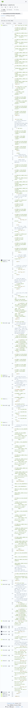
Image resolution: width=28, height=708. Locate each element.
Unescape (20, 23)
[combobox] (8, 18)
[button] (5, 7)
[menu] (7, 706)
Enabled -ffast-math (7, 260)
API (22, 706)
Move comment (6, 639)
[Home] (2, 1)
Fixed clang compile (7, 627)
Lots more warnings (7, 666)
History (14, 23)
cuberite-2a (11, 5)
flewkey (5, 5)
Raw (3, 23)
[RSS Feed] (2, 7)
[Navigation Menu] (26, 2)
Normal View (8, 23)
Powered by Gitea (11, 703)
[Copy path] (13, 15)
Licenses (17, 706)
